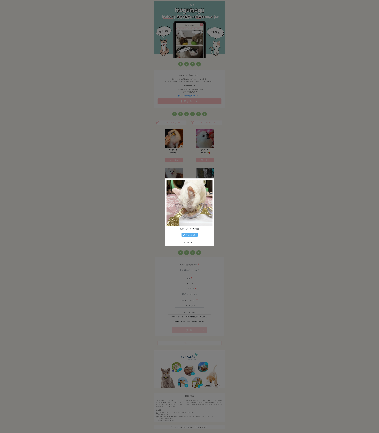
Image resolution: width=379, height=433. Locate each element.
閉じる (189, 242)
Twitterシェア (191, 235)
